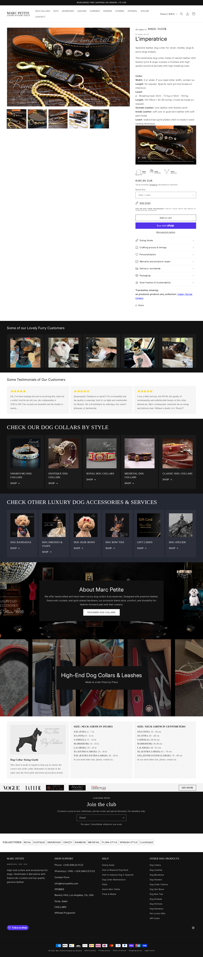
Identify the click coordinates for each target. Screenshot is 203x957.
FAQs (104, 884)
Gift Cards (155, 918)
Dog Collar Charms (159, 884)
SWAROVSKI (54, 842)
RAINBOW (80, 842)
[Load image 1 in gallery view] (16, 119)
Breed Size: (140, 189)
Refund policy (90, 950)
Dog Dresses (156, 899)
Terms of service (119, 950)
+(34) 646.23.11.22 (73, 865)
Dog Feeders (156, 879)
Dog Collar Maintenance (114, 879)
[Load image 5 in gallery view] (58, 119)
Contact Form (62, 877)
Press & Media (109, 894)
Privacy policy (104, 950)
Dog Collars (155, 865)
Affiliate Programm (65, 912)
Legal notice (150, 950)
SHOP (13, 483)
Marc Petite (60, 951)
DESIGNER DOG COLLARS (101, 612)
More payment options (165, 232)
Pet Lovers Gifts (157, 913)
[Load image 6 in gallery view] (78, 119)
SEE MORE (187, 787)
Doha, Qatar (61, 901)
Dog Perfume (156, 904)
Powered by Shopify (73, 951)
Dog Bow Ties (156, 894)
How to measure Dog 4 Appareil (117, 875)
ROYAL (27, 842)
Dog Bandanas (157, 875)
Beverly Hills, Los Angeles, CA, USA (74, 895)
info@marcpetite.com (66, 883)
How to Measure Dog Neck (115, 870)
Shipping (153, 185)
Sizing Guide (108, 865)
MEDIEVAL (94, 842)
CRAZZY (68, 842)
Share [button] (141, 305)
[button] (181, 14)
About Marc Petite (111, 889)
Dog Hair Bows (157, 889)
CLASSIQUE (146, 842)
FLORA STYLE (110, 842)
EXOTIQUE (39, 842)
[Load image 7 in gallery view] (99, 119)
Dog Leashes (156, 870)
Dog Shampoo (157, 908)
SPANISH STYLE (129, 842)
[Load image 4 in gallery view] (37, 119)
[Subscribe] (123, 818)
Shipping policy (135, 950)
